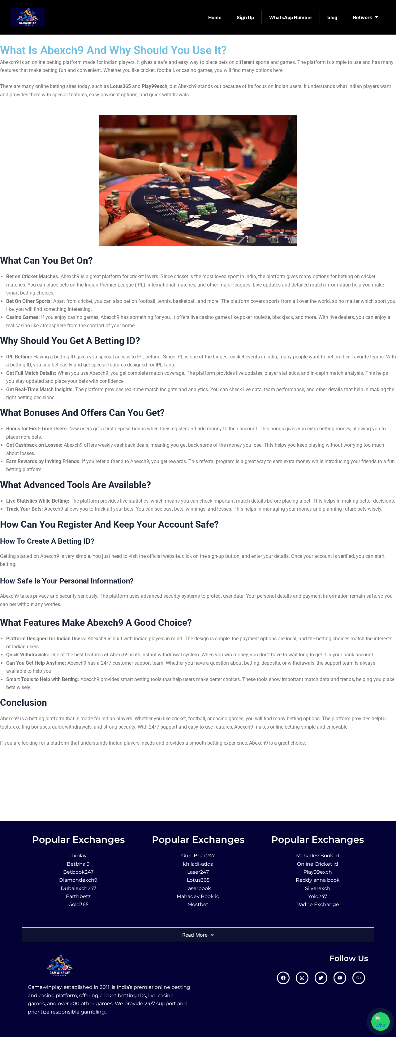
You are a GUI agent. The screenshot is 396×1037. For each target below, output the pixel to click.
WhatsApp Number (290, 17)
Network (362, 17)
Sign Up (245, 17)
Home (215, 17)
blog (332, 17)
